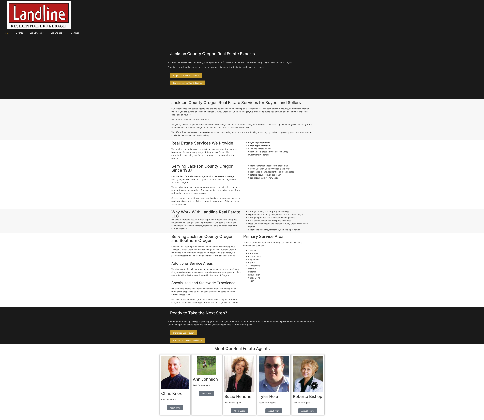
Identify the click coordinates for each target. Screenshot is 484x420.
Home (6, 33)
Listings (19, 33)
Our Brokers (56, 33)
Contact (75, 33)
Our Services (36, 33)
